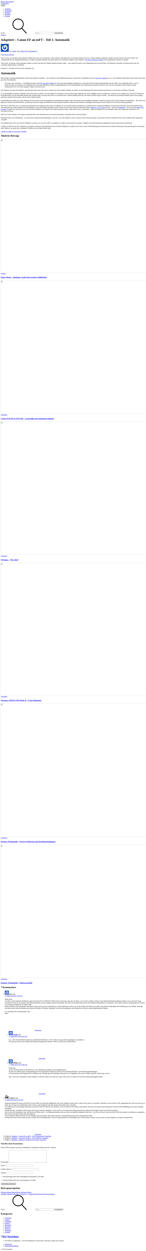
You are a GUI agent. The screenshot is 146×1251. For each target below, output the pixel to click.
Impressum (8, 1244)
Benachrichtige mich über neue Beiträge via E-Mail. (19, 1180)
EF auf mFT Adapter (47, 83)
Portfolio (7, 12)
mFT (19, 131)
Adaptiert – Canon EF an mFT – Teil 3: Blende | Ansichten (29, 1138)
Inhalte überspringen (7, 1)
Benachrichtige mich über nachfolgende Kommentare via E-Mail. (23, 1176)
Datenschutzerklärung (11, 1246)
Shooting (7, 1227)
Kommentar (4, 1162)
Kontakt (7, 16)
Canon (15, 131)
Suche (59, 33)
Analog (7, 1220)
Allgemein (8, 1218)
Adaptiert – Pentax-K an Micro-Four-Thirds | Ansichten (28, 1140)
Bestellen (8, 14)
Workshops (8, 11)
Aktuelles (8, 9)
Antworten (38, 1030)
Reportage (8, 1225)
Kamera (3, 35)
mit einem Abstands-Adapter (94, 60)
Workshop (8, 1230)
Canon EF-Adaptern (101, 78)
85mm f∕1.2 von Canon (97, 107)
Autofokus (9, 131)
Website (3, 1173)
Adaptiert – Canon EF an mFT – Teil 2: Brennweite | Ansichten (31, 1136)
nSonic (14, 51)
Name (3, 1165)
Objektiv (24, 131)
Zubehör (7, 1232)
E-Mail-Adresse (6, 1169)
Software (7, 1229)
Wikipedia (122, 107)
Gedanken (8, 1221)
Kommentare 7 (33, 51)
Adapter (3, 131)
